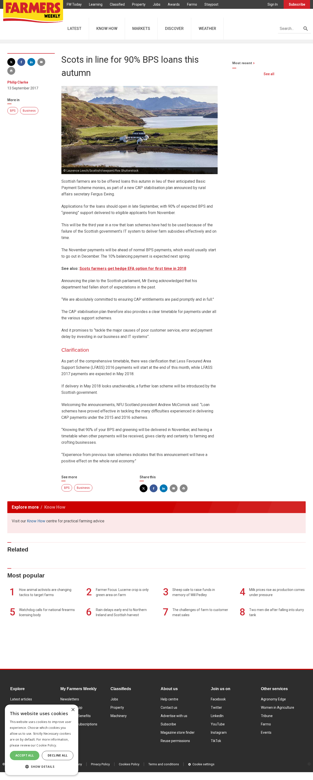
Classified (117, 4)
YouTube (218, 724)
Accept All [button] (24, 755)
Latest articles (21, 699)
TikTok (216, 741)
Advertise (74, 13)
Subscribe (297, 4)
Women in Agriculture (277, 707)
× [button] (73, 710)
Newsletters (69, 699)
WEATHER (207, 28)
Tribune (267, 716)
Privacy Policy (100, 764)
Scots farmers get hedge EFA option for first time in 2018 (132, 268)
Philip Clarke (17, 82)
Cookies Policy (129, 764)
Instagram (219, 732)
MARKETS (141, 28)
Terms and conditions (163, 764)
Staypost (211, 4)
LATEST (74, 28)
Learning (95, 4)
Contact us (169, 707)
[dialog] (41, 740)
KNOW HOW (106, 28)
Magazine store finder (178, 732)
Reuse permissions (175, 741)
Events (266, 732)
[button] (41, 766)
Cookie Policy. (46, 745)
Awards (174, 4)
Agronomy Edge (273, 699)
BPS (12, 110)
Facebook (218, 699)
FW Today (74, 4)
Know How (36, 521)
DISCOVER (174, 28)
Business (29, 110)
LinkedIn (217, 716)
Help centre (169, 699)
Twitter (216, 707)
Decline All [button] (57, 755)
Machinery (119, 716)
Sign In (273, 4)
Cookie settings (203, 764)
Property (138, 4)
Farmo (192, 4)
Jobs (156, 4)
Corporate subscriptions (78, 724)
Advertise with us (174, 716)
